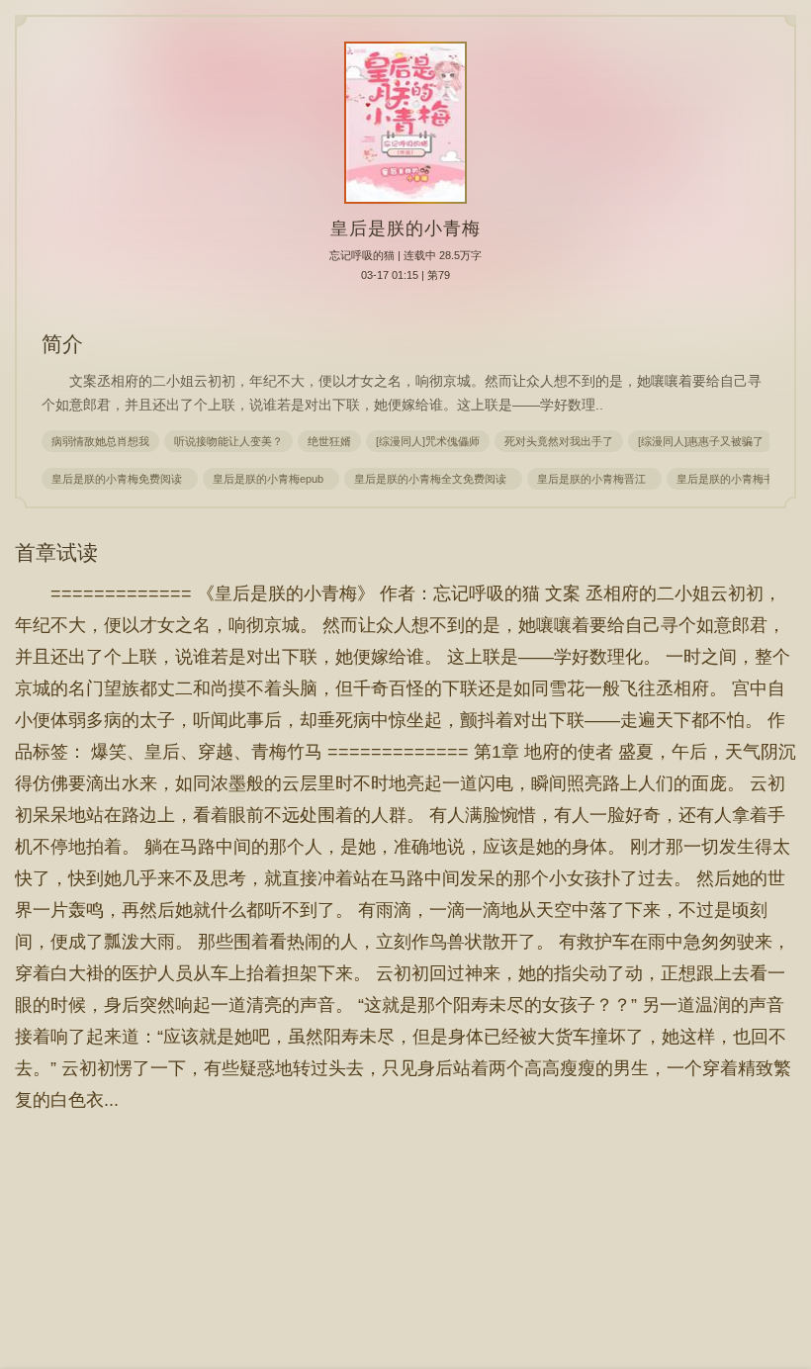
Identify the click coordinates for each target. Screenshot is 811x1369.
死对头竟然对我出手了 (558, 441)
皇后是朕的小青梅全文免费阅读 (433, 479)
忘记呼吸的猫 (362, 255)
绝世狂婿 (329, 441)
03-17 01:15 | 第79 (405, 275)
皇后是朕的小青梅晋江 (594, 479)
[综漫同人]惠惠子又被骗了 (701, 441)
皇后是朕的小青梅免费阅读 (119, 479)
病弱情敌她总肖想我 (100, 441)
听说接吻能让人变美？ (228, 441)
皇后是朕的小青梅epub (271, 479)
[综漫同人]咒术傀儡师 (428, 441)
